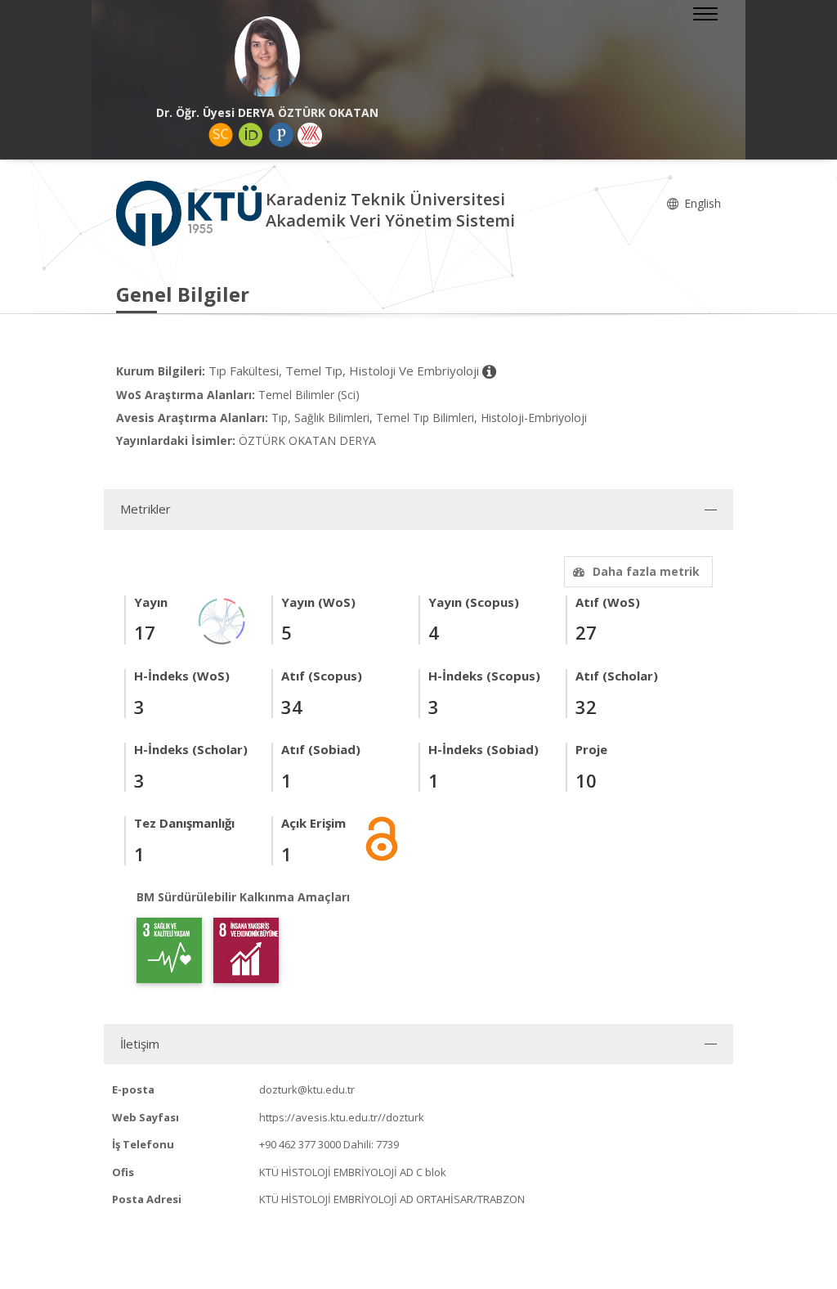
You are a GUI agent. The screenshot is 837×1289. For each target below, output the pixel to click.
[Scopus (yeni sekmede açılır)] (220, 135)
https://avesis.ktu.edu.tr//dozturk (341, 1117)
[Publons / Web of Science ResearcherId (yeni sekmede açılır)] (281, 135)
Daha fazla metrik (646, 571)
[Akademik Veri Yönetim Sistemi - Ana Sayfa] (191, 212)
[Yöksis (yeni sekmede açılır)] (310, 135)
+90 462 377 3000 (300, 1144)
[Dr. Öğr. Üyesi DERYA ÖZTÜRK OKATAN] (267, 57)
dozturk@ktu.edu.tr (307, 1089)
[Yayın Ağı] (222, 619)
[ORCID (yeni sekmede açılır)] (251, 135)
